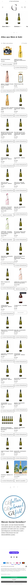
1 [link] (10, 487)
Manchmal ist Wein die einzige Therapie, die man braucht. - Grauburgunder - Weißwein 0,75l (7, 134)
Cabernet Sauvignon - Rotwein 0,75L (7, 452)
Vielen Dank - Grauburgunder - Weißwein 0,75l (7, 257)
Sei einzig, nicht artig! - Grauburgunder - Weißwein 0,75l (6, 379)
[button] (2, 7)
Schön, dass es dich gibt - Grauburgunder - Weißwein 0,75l (19, 183)
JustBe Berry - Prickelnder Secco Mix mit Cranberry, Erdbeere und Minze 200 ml (6, 208)
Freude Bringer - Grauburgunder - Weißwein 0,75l (19, 354)
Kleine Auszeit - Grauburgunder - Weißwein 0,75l (7, 331)
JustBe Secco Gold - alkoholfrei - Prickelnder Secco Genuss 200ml (7, 108)
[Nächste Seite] (17, 487)
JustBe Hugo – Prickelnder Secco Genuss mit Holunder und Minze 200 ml (6, 232)
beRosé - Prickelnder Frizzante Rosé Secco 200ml (7, 85)
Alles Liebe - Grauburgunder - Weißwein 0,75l (20, 331)
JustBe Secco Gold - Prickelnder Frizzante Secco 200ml (20, 60)
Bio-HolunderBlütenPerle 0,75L (20, 474)
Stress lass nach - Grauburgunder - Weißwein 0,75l (6, 183)
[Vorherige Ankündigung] (2, 1)
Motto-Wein (5, 26)
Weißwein (17, 26)
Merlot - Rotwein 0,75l (5, 281)
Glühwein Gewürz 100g (18, 84)
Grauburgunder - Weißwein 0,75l (19, 158)
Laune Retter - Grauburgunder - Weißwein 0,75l (7, 354)
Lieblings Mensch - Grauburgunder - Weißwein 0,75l (6, 306)
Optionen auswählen (7, 64)
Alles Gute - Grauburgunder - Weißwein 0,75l (20, 208)
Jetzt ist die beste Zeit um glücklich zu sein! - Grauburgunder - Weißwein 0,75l (19, 258)
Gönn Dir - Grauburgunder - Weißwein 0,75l (19, 403)
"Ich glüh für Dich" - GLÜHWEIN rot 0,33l (20, 306)
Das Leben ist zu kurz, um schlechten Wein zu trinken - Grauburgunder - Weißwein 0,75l (20, 134)
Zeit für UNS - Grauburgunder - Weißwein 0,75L (20, 452)
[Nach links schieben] (11, 32)
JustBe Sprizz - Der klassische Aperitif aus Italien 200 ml (20, 282)
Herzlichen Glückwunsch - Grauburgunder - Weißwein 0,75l (19, 108)
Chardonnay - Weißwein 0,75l (7, 474)
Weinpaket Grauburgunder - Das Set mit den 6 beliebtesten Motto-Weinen (7, 428)
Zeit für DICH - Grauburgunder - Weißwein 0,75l (20, 379)
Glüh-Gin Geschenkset (5, 59)
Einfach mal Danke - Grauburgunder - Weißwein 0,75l (6, 158)
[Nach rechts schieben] (16, 32)
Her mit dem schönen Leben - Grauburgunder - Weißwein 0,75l (20, 232)
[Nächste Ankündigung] (25, 1)
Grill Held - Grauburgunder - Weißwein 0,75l (19, 428)
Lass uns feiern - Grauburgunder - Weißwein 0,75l (6, 404)
